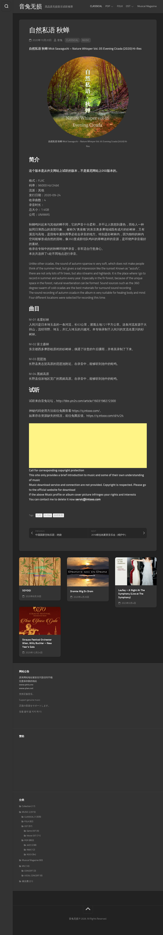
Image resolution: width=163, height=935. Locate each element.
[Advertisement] (88, 445)
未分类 (25, 881)
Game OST (31, 831)
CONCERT (28, 871)
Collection (26, 806)
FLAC (39, 515)
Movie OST (31, 835)
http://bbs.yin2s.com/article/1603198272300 (86, 401)
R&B (29, 849)
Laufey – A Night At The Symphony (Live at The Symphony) (131, 594)
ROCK (29, 854)
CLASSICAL (96, 6)
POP (107, 6)
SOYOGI (26, 590)
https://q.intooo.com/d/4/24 (105, 416)
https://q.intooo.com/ (86, 411)
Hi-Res (47, 515)
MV (23, 866)
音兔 (59, 40)
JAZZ (29, 845)
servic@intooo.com (88, 499)
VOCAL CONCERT (31, 875)
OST (128, 6)
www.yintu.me (26, 684)
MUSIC (85, 40)
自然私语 (58, 515)
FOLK (120, 6)
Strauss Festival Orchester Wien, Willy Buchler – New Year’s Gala (37, 643)
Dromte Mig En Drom (81, 591)
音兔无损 (30, 6)
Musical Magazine (147, 6)
